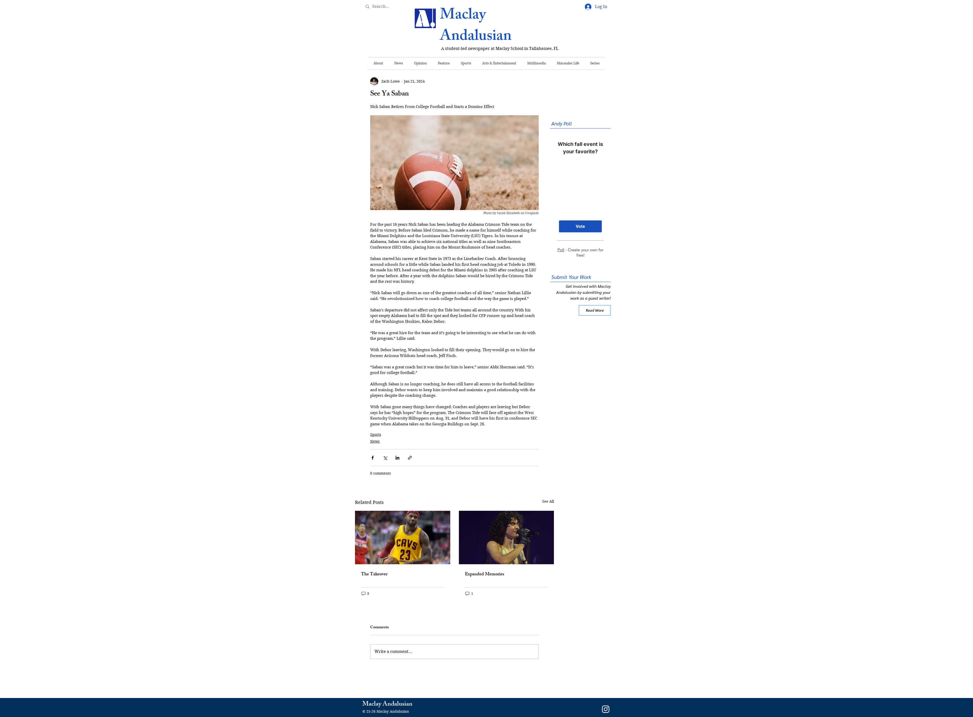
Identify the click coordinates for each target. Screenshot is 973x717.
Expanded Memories (484, 575)
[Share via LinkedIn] (397, 457)
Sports (375, 434)
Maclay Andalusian (476, 26)
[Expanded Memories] (506, 537)
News (375, 441)
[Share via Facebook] (372, 457)
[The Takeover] (402, 537)
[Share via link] (409, 457)
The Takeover (374, 575)
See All (548, 501)
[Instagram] (606, 709)
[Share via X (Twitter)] (385, 457)
